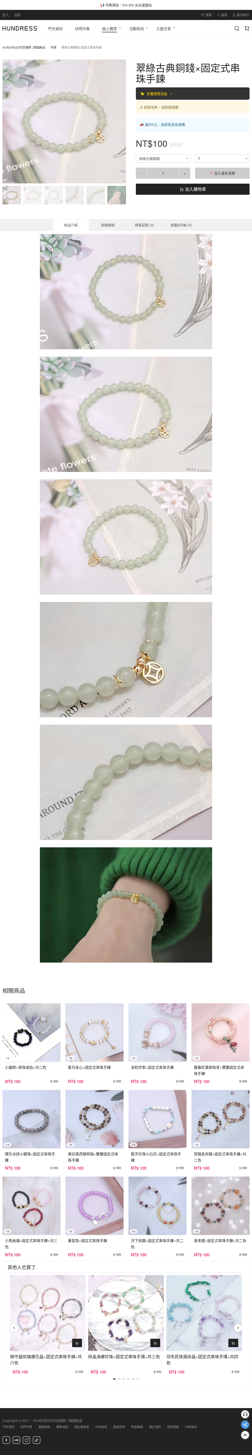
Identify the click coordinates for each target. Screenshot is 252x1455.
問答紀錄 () (144, 224)
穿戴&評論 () (181, 224)
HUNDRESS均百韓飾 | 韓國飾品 (23, 47)
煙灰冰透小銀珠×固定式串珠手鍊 (30, 1157)
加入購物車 (195, 189)
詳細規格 (108, 224)
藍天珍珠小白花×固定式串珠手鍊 (156, 1157)
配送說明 (119, 1427)
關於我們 (155, 1427)
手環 (53, 47)
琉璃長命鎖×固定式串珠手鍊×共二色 (220, 1157)
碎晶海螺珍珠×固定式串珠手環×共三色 (124, 1356)
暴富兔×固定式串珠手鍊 (87, 1240)
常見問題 (173, 1427)
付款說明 (101, 1427)
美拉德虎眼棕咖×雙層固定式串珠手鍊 (93, 1157)
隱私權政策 (81, 1427)
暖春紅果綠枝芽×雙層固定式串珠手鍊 (219, 1070)
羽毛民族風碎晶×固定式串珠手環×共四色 (202, 1359)
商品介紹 (71, 224)
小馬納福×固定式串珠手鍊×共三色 (31, 1243)
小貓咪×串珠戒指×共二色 (25, 1067)
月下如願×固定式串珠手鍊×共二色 (157, 1243)
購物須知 (62, 1427)
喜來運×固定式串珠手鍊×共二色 (220, 1240)
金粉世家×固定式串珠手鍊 (152, 1067)
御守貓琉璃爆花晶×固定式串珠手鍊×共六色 (46, 1359)
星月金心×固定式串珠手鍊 (89, 1067)
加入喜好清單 (224, 173)
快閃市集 (26, 1427)
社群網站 (191, 1427)
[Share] (245, 1425)
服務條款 (44, 1427)
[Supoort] (245, 1414)
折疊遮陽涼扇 (157, 93)
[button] (10, 121)
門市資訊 (8, 1427)
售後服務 (137, 1427)
